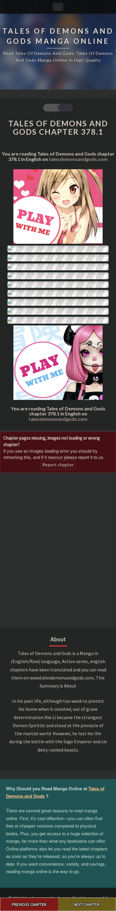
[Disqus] (58, 549)
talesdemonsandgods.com (78, 159)
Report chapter (58, 465)
